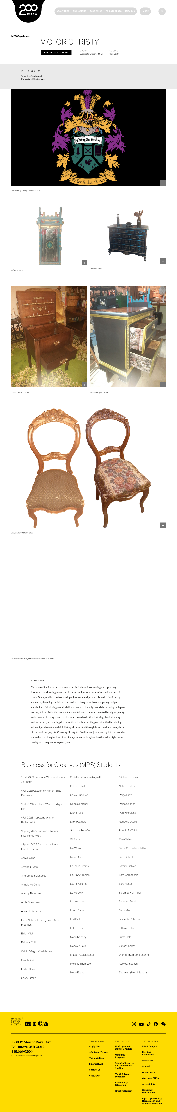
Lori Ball (75, 919)
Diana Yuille (77, 812)
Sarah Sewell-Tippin (130, 892)
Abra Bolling (28, 858)
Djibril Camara (78, 821)
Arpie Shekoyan (30, 902)
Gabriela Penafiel (80, 830)
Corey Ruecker (79, 795)
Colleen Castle (78, 786)
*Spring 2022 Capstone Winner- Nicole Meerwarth (40, 833)
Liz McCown (77, 892)
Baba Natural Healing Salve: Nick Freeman (40, 922)
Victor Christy (127, 946)
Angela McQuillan (31, 884)
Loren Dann (77, 910)
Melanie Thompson (81, 963)
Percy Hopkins (127, 812)
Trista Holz (125, 937)
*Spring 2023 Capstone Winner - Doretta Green (40, 847)
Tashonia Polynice (129, 919)
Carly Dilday (28, 969)
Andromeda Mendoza (33, 875)
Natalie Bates (127, 786)
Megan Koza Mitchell (82, 955)
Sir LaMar (124, 910)
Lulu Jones (76, 928)
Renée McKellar (128, 821)
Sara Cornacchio (128, 875)
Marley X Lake (78, 946)
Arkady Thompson (31, 893)
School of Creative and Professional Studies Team (33, 77)
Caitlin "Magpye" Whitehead (37, 951)
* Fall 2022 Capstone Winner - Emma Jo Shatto (43, 780)
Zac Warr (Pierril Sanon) (133, 972)
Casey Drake (28, 978)
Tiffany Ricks (126, 928)
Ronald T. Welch (128, 830)
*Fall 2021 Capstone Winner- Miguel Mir (42, 806)
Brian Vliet (27, 933)
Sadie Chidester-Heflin (132, 848)
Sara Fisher (125, 883)
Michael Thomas (128, 777)
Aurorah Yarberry (31, 911)
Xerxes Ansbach (128, 963)
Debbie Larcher (79, 804)
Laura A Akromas (79, 875)
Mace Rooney (78, 937)
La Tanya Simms (79, 866)
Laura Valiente (78, 883)
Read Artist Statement (56, 52)
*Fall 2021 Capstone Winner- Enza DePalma (41, 793)
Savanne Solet (127, 901)
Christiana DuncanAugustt (85, 777)
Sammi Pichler (127, 866)
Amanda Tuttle (29, 867)
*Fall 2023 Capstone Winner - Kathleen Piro (38, 820)
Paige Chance (127, 804)
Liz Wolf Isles (77, 901)
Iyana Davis (76, 857)
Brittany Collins (30, 942)
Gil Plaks (75, 839)
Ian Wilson (76, 848)
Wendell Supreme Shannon (135, 955)
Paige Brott (125, 795)
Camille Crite (28, 960)
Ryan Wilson (126, 839)
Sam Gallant (126, 857)
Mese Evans (77, 972)
